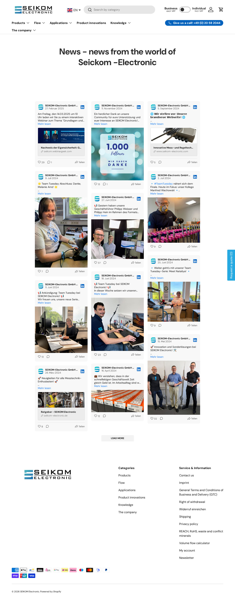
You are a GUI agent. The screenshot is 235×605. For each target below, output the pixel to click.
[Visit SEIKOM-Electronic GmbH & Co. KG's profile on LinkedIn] (41, 107)
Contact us (186, 475)
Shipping (185, 517)
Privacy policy (188, 524)
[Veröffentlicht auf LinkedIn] (82, 107)
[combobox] (119, 10)
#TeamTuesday (163, 183)
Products (18, 23)
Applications (59, 23)
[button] (221, 10)
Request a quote (231, 265)
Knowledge (118, 23)
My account (187, 550)
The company (22, 30)
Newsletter (186, 558)
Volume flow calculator (194, 543)
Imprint (184, 483)
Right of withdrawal (192, 502)
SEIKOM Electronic (29, 591)
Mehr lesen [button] (44, 123)
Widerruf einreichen (192, 509)
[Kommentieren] (159, 162)
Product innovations (91, 23)
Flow (37, 23)
